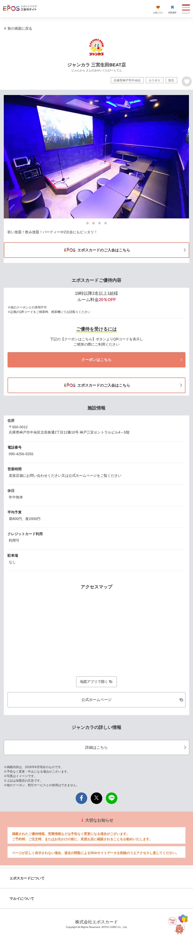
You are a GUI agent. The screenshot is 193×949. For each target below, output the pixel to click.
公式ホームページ (96, 699)
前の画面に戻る (20, 28)
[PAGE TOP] (179, 924)
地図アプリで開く (94, 682)
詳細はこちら (96, 747)
